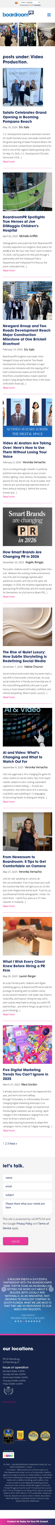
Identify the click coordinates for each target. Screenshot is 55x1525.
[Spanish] (16, 3)
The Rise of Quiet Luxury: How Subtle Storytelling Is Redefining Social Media (25, 657)
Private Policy (39, 1467)
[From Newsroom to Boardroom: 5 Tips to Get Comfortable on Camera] (27, 831)
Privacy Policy (24, 1223)
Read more (9, 161)
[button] (15, 1321)
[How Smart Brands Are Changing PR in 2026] (27, 526)
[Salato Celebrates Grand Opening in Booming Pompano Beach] (27, 87)
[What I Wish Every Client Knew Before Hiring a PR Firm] (27, 936)
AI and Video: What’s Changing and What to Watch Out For (22, 757)
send (15, 1241)
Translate (37, 5)
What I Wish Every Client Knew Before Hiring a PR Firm (24, 966)
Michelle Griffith (28, 236)
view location (9, 1401)
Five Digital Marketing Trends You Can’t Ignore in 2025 (25, 1075)
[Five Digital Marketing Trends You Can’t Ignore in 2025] (27, 1044)
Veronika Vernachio (34, 462)
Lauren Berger (27, 976)
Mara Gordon (29, 1084)
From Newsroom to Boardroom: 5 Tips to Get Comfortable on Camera (24, 862)
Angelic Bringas (34, 562)
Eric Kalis (24, 127)
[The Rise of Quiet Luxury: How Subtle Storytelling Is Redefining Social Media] (27, 626)
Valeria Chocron (33, 666)
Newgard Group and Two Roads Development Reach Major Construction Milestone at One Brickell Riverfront (26, 335)
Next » (13, 1143)
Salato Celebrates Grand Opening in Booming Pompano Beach (25, 117)
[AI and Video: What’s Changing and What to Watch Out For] (27, 727)
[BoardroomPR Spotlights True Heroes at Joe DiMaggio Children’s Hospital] (27, 191)
